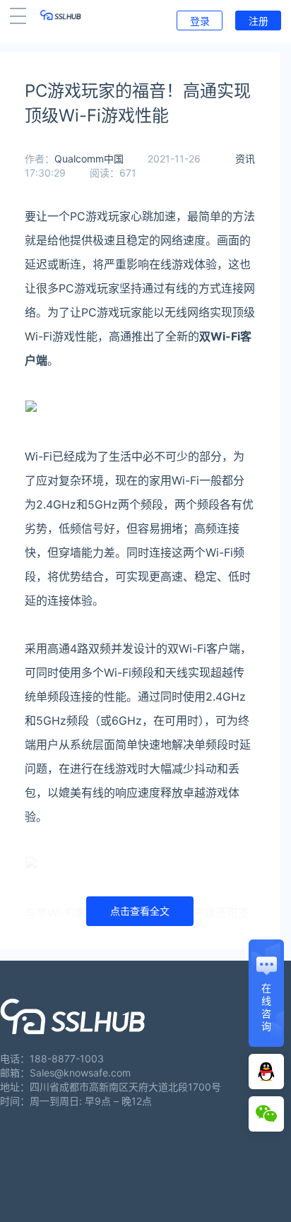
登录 (200, 21)
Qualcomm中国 (89, 159)
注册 (258, 21)
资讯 (245, 159)
